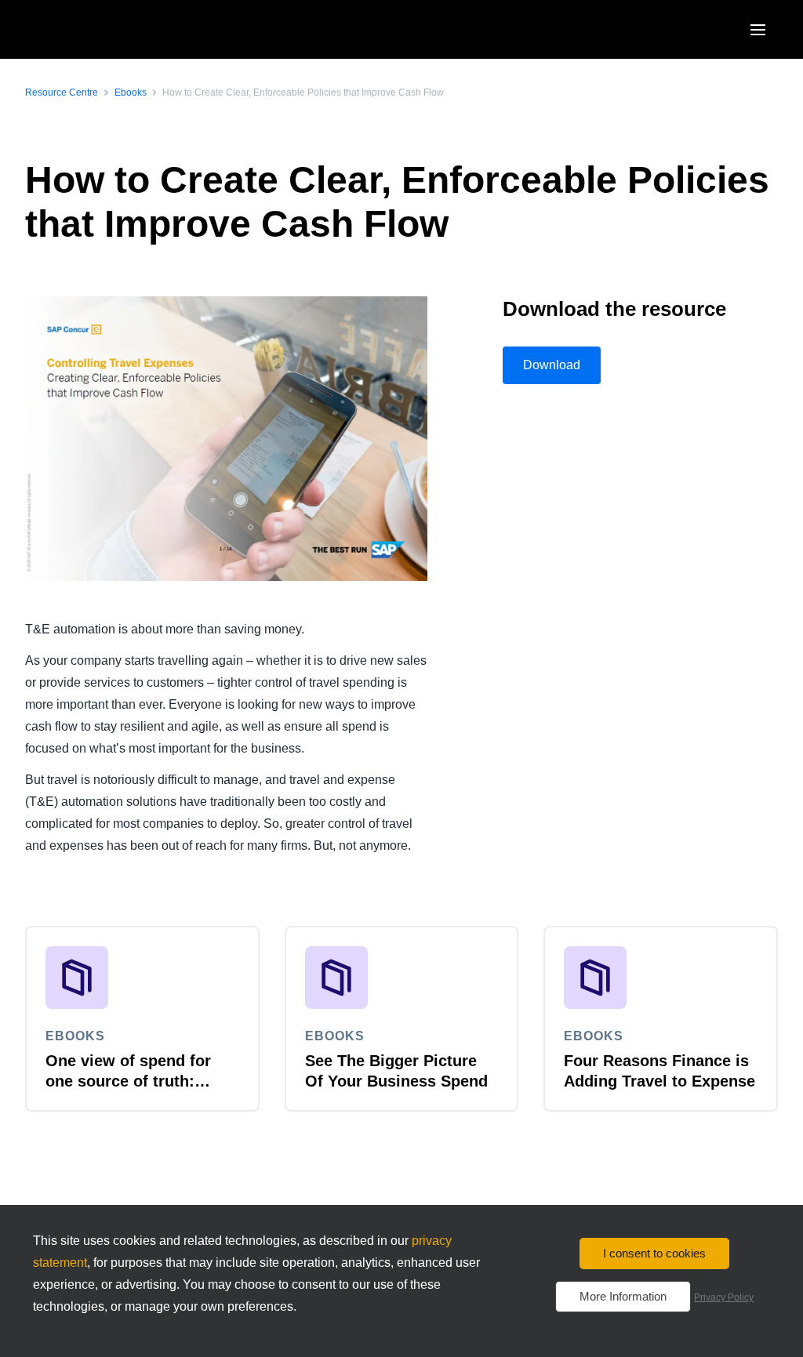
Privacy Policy (724, 1297)
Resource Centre (61, 92)
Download (551, 365)
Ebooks (130, 92)
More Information (623, 1296)
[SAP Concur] (97, 29)
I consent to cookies (654, 1253)
